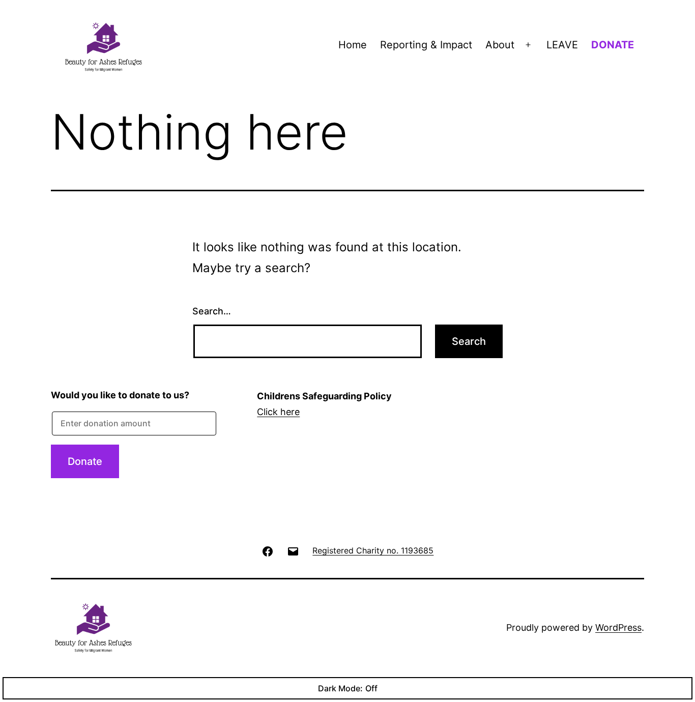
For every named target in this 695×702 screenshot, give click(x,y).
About (499, 45)
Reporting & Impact (426, 45)
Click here (278, 411)
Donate (85, 461)
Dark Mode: (340, 688)
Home (352, 45)
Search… (211, 311)
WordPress (618, 627)
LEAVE (562, 45)
